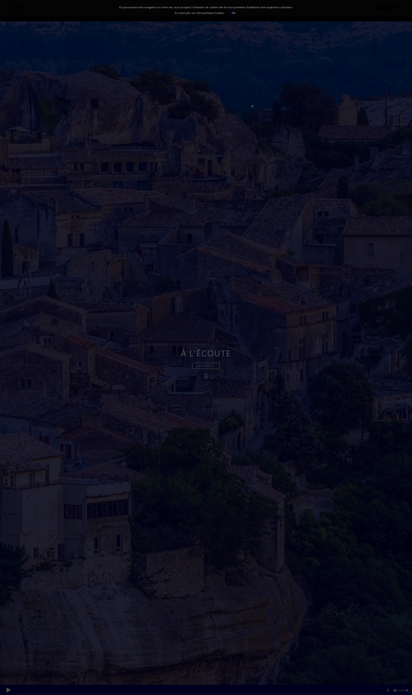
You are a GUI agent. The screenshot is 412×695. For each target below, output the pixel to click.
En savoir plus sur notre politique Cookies (199, 12)
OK (233, 12)
